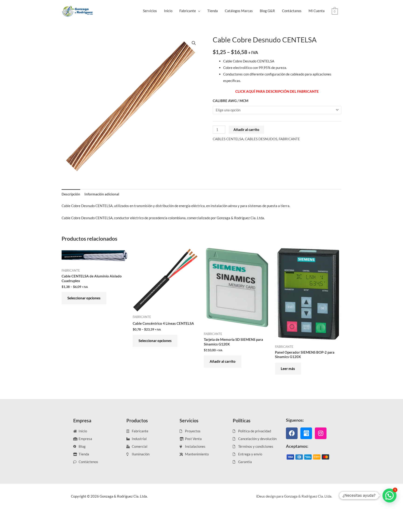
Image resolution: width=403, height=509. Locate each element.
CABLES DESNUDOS (261, 139)
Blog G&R (267, 11)
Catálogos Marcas (239, 11)
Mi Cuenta (317, 11)
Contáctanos (292, 11)
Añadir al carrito (246, 129)
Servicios (150, 11)
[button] (194, 43)
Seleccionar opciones (84, 298)
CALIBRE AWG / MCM (230, 101)
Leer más (288, 368)
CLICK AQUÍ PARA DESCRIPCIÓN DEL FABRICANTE (277, 91)
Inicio (168, 11)
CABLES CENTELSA (228, 139)
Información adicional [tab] (101, 194)
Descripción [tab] (71, 194)
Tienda (212, 11)
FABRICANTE (289, 139)
